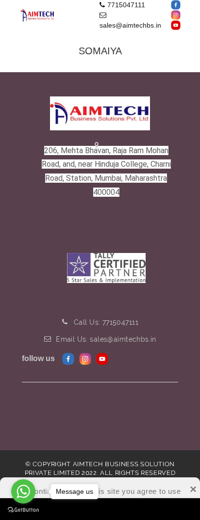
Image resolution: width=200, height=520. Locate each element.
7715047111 (126, 5)
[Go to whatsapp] (23, 491)
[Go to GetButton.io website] (23, 510)
